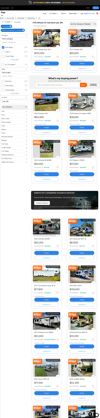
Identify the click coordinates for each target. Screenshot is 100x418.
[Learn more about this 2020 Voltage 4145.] (46, 102)
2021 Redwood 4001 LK (78, 239)
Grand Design (9, 90)
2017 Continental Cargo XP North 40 (45, 285)
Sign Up (96, 8)
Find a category (7, 39)
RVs (12, 8)
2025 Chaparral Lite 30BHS (43, 332)
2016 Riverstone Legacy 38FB (80, 113)
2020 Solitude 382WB (42, 239)
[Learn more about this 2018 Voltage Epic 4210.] (46, 38)
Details (46, 63)
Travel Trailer (9, 56)
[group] (6, 26)
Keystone (8, 81)
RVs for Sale (10, 18)
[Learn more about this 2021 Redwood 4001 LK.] (82, 227)
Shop (44, 13)
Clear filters (17, 22)
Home (2, 18)
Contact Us (46, 68)
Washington (31, 18)
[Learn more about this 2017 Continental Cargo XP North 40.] (46, 274)
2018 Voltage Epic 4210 (42, 49)
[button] (90, 414)
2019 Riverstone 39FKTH (78, 332)
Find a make (6, 72)
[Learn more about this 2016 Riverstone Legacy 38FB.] (82, 102)
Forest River (9, 85)
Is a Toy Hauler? (10, 64)
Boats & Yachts (5, 8)
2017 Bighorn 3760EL (77, 160)
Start (83, 85)
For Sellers (53, 13)
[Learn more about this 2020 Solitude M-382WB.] (46, 149)
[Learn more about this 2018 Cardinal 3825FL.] (82, 368)
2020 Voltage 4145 (41, 113)
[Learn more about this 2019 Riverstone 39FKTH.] (82, 321)
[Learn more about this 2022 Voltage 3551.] (82, 38)
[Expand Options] (58, 47)
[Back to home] (3, 13)
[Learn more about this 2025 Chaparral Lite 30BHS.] (46, 321)
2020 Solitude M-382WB (42, 160)
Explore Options (42, 203)
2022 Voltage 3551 (76, 49)
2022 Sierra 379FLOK (41, 379)
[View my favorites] (97, 13)
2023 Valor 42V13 (76, 285)
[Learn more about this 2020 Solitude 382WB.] (46, 227)
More (63, 13)
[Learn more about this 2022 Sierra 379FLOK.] (46, 368)
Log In (88, 8)
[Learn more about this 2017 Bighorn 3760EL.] (82, 149)
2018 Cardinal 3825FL (77, 379)
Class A (7, 52)
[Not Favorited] (57, 56)
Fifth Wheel (20, 18)
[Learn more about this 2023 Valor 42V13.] (82, 274)
